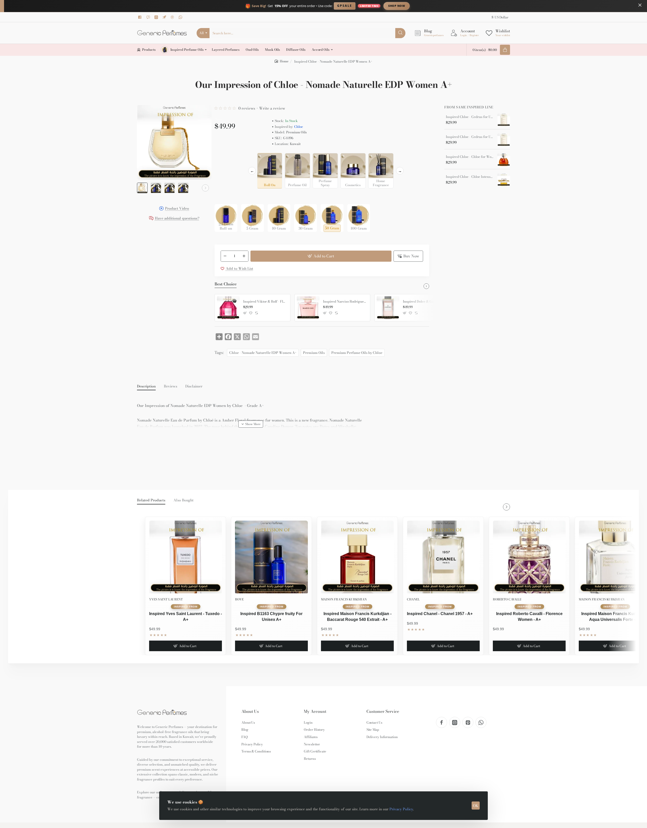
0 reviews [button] (246, 108)
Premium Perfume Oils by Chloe (356, 352)
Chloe (298, 127)
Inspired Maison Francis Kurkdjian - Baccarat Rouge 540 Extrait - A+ (357, 616)
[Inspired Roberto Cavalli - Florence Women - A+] (529, 557)
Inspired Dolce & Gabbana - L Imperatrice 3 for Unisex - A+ (424, 301)
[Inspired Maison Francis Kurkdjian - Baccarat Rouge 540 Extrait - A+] (357, 557)
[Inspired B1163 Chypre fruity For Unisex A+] (271, 557)
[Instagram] (157, 17)
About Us (250, 711)
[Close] (640, 5)
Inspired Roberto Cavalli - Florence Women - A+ (529, 616)
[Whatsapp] (181, 17)
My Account (315, 711)
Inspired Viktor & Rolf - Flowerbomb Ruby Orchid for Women (265, 301)
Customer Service (382, 711)
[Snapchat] (149, 17)
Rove (239, 599)
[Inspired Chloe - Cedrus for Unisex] (503, 119)
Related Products (151, 500)
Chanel (413, 599)
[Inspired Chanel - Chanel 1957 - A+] (443, 557)
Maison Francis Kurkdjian (344, 599)
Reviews (170, 386)
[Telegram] (165, 17)
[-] (225, 256)
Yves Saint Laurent (166, 599)
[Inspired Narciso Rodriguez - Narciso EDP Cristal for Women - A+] (308, 307)
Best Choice (226, 284)
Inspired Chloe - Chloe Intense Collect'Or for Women (470, 177)
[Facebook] (141, 17)
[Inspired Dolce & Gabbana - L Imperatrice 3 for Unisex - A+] (388, 307)
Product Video (177, 208)
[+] (244, 256)
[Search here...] (400, 33)
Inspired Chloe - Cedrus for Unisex (470, 117)
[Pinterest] (173, 17)
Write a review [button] (272, 108)
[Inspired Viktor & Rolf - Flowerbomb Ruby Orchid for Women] (228, 307)
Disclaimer (193, 386)
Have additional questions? (177, 218)
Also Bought (183, 500)
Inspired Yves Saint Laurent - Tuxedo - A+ (185, 616)
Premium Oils (314, 352)
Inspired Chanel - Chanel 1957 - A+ (440, 614)
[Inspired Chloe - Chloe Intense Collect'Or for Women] (503, 179)
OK (475, 806)
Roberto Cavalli (507, 599)
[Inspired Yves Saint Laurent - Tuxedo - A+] (185, 557)
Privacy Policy (401, 809)
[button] (143, 187)
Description (146, 386)
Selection (223, 158)
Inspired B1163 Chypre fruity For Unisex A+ (271, 616)
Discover (438, 6)
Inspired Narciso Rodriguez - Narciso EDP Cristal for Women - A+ (344, 301)
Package (223, 196)
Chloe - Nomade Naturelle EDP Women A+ (262, 352)
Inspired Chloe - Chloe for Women (470, 157)
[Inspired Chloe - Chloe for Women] (503, 159)
